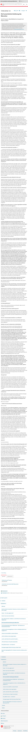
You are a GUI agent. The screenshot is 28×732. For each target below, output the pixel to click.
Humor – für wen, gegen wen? (7, 613)
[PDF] (16, 10)
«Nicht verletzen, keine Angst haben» (9, 636)
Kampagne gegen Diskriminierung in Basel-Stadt (11, 647)
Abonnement (9, 576)
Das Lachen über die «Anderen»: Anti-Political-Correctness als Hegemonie (14, 619)
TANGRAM (3, 600)
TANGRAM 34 (3, 603)
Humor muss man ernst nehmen (8, 615)
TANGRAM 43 (12, 593)
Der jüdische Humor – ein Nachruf (8, 644)
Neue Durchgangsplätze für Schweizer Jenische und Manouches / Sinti (14, 651)
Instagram (23, 10)
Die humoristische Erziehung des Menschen (10, 622)
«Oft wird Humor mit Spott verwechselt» (10, 641)
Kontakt (3, 705)
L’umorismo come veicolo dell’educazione (10, 584)
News (3, 723)
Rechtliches (25, 730)
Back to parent (4, 597)
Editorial (3, 606)
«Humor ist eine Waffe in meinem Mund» (10, 633)
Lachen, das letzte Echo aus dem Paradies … (10, 638)
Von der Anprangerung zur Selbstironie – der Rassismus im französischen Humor (13, 626)
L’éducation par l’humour (7, 580)
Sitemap (14, 730)
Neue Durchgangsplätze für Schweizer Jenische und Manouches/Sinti (12, 702)
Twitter (3, 713)
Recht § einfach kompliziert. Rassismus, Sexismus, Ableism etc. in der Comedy (14, 610)
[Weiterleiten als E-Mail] (18, 10)
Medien (3, 707)
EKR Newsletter (5, 720)
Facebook (3, 718)
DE (19, 1)
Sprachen (3, 576)
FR (21, 1)
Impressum (20, 730)
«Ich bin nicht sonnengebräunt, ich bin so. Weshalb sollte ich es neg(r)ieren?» (14, 630)
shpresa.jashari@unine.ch (19, 29)
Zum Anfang (4, 572)
